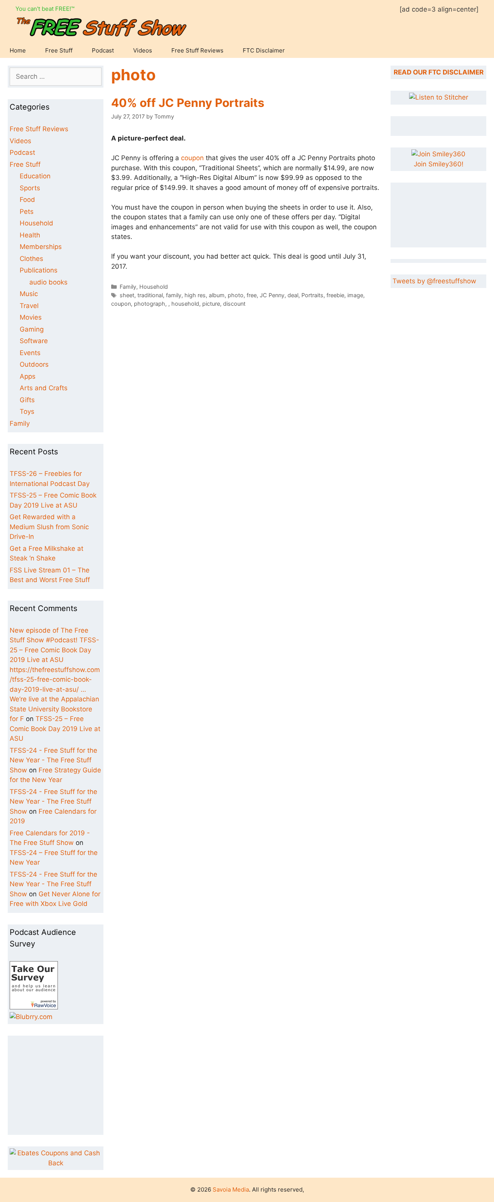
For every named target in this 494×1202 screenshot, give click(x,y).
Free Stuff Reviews (197, 50)
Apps (28, 376)
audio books (48, 282)
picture (211, 303)
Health (30, 235)
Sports (30, 188)
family (173, 295)
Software (34, 341)
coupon (192, 158)
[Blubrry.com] (31, 1017)
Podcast (103, 50)
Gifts (27, 400)
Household (153, 286)
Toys (27, 411)
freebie (335, 295)
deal (293, 295)
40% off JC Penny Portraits (187, 103)
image (355, 295)
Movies (31, 317)
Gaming (32, 329)
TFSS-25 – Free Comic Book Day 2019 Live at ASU (55, 728)
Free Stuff (59, 50)
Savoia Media (231, 1189)
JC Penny (272, 295)
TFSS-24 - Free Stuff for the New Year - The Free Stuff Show (53, 760)
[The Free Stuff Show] (34, 1007)
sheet (127, 295)
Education (35, 176)
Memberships (41, 247)
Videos (142, 50)
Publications (39, 270)
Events (30, 353)
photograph (149, 303)
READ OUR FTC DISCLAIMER (439, 72)
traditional (150, 295)
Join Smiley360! (439, 164)
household (185, 303)
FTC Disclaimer (264, 50)
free (252, 295)
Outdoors (34, 364)
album (217, 295)
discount (234, 303)
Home (18, 50)
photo (236, 295)
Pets (27, 211)
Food (27, 199)
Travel (29, 306)
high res (195, 295)
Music (29, 294)
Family (128, 286)
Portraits (312, 295)
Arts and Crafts (44, 388)
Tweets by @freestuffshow (434, 281)
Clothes (31, 258)
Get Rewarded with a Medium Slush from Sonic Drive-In (49, 526)
